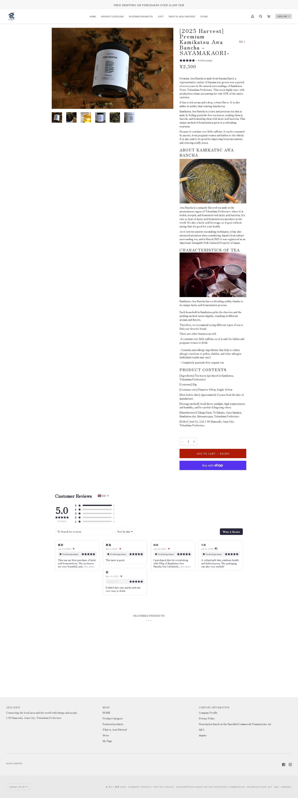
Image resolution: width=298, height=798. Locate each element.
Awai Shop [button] (13, 707)
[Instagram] (290, 764)
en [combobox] (104, 495)
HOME (106, 712)
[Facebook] (283, 764)
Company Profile (208, 712)
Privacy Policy (207, 718)
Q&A (201, 729)
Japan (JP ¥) (17, 786)
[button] (112, 16)
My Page (107, 741)
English (283, 16)
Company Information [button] (214, 707)
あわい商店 (114, 786)
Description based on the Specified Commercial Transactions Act (235, 724)
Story (106, 735)
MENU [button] (106, 707)
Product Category (113, 718)
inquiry (203, 735)
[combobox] (125, 531)
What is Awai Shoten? (115, 729)
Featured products (113, 724)
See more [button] (89, 566)
